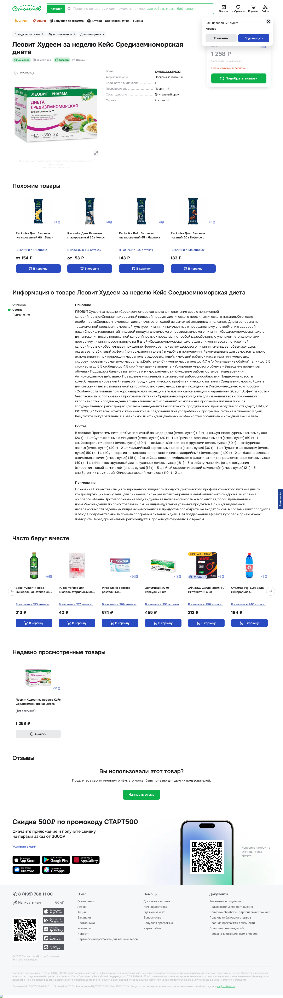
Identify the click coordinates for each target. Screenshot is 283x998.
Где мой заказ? (154, 912)
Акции (41, 21)
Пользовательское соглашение (231, 907)
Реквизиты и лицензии (225, 901)
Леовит (160, 88)
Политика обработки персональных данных (239, 912)
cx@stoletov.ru (226, 986)
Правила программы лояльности (232, 923)
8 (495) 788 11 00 (35, 894)
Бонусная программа (69, 21)
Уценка (138, 21)
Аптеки (97, 21)
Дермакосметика (117, 21)
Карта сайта (152, 928)
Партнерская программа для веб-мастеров (107, 939)
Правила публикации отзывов (230, 917)
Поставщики (86, 923)
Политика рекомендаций (226, 928)
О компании (85, 901)
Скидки (24, 21)
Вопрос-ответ (153, 917)
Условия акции (24, 846)
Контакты (84, 928)
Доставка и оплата (157, 901)
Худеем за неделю (167, 71)
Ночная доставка (155, 907)
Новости (83, 934)
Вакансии (84, 917)
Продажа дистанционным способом (234, 934)
